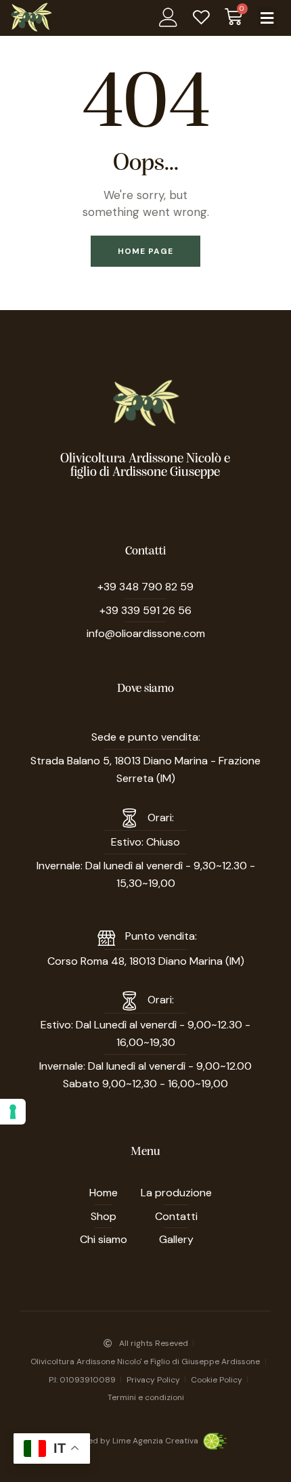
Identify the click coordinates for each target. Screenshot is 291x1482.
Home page (145, 251)
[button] (267, 18)
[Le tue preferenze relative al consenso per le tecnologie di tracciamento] (13, 1112)
